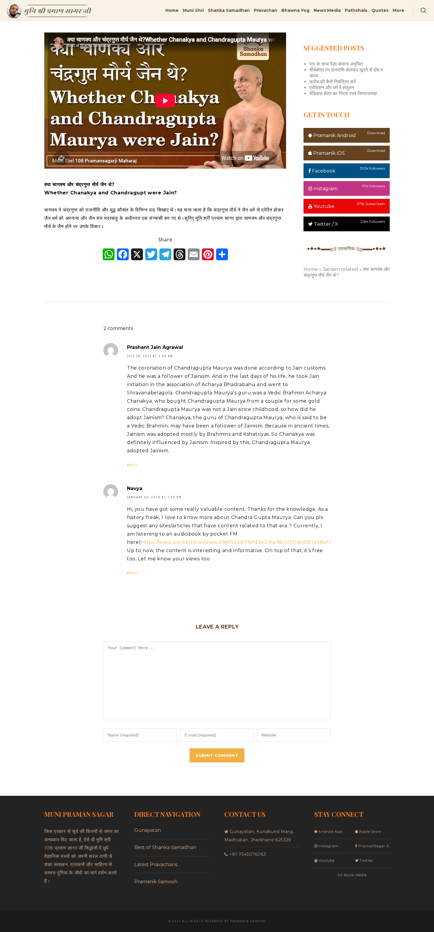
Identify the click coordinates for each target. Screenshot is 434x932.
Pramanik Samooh (155, 881)
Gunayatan (147, 830)
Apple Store (369, 831)
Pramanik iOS (328, 153)
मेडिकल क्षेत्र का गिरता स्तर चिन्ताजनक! (343, 93)
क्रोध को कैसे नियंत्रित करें (332, 81)
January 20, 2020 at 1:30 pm (154, 497)
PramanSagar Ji (373, 846)
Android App (329, 831)
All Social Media (352, 875)
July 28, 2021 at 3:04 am (150, 356)
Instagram (324, 188)
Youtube (323, 206)
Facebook (323, 171)
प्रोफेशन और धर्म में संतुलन (331, 87)
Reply (132, 465)
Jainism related (340, 269)
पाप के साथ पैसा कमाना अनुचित (336, 64)
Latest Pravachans (155, 864)
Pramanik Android (334, 135)
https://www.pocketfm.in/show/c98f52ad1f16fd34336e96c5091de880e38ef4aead (242, 542)
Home (311, 269)
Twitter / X (325, 224)
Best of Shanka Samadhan (165, 847)
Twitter (365, 860)
